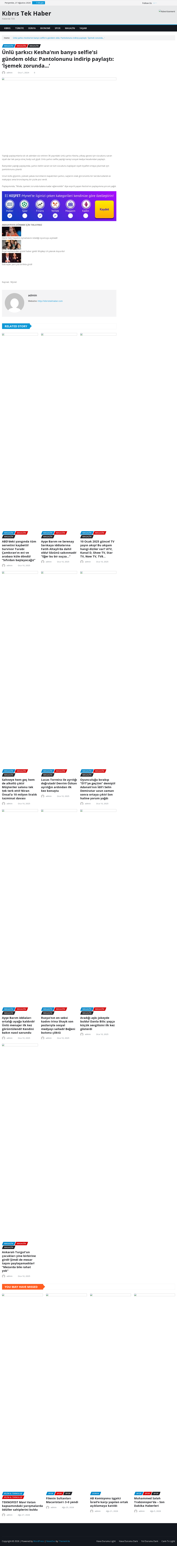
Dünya (32, 28)
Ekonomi (45, 28)
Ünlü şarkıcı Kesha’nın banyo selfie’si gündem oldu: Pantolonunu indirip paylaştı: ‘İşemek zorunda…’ (59, 38)
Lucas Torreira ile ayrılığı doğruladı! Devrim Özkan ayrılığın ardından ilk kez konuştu (59, 785)
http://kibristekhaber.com (50, 301)
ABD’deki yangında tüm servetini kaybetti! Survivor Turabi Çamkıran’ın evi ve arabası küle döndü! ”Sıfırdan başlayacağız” (19, 550)
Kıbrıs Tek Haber (26, 13)
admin (9, 72)
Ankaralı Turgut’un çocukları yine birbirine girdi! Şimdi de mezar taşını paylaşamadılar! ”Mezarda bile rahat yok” (19, 1261)
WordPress (38, 1541)
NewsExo (50, 1541)
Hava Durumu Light (106, 1541)
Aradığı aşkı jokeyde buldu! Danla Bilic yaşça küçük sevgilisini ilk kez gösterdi (97, 1023)
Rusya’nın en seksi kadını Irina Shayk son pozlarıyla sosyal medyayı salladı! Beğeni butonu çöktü (58, 1025)
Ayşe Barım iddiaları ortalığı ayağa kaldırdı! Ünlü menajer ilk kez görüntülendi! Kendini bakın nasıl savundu (18, 1025)
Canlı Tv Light (168, 1541)
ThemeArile (64, 1541)
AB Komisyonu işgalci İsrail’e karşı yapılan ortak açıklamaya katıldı (109, 1502)
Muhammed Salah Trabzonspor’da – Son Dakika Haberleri (149, 1502)
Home (7, 38)
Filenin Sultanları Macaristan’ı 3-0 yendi (62, 1500)
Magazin (70, 28)
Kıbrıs (7, 28)
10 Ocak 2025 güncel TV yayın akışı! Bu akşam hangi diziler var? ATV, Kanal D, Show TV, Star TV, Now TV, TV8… (97, 548)
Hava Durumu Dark (128, 1541)
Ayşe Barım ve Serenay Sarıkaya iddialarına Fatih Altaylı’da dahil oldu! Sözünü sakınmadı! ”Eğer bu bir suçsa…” (58, 548)
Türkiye (19, 28)
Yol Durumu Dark (149, 1541)
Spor (57, 28)
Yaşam (83, 28)
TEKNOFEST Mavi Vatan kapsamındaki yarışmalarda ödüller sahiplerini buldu (22, 1505)
